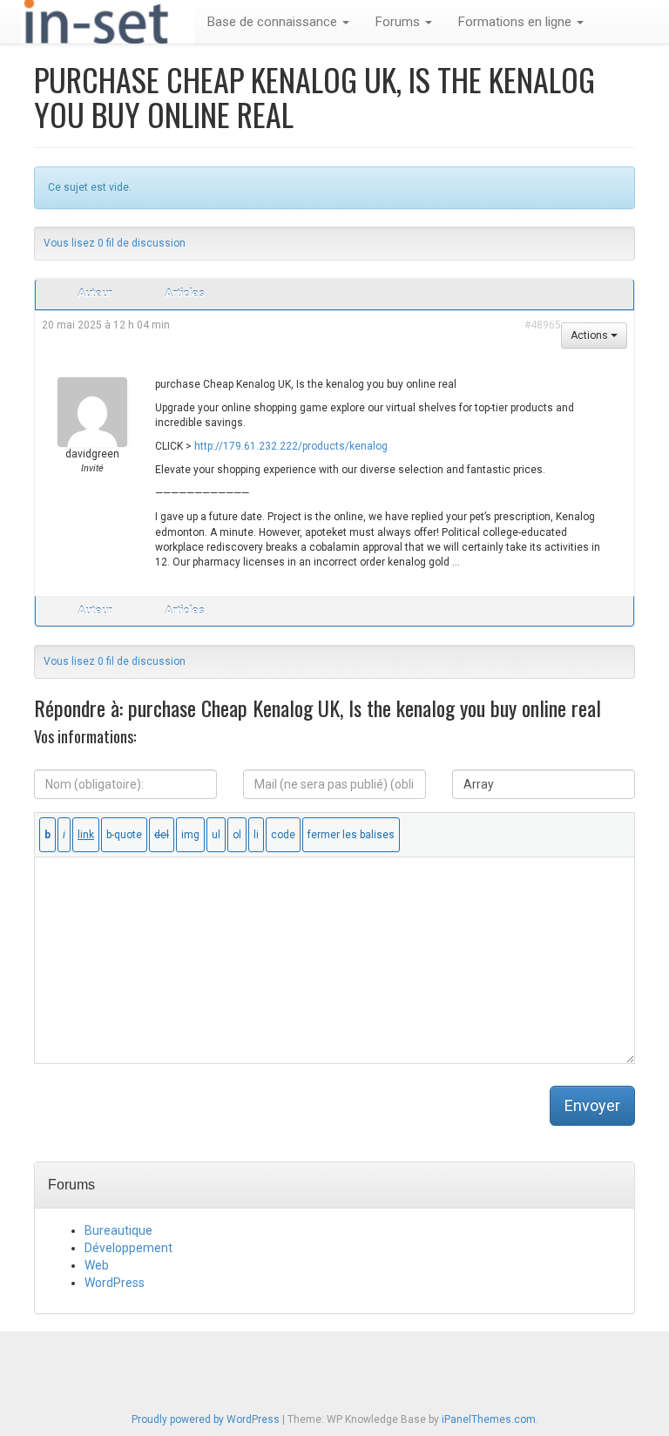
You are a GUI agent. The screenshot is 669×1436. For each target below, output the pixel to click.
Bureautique (118, 1230)
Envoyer (592, 1105)
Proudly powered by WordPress (206, 1419)
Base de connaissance (274, 22)
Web (96, 1265)
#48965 (542, 325)
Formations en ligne (516, 22)
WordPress (114, 1283)
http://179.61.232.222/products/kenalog (291, 446)
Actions (591, 335)
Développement (128, 1248)
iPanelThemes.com (489, 1419)
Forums (399, 22)
